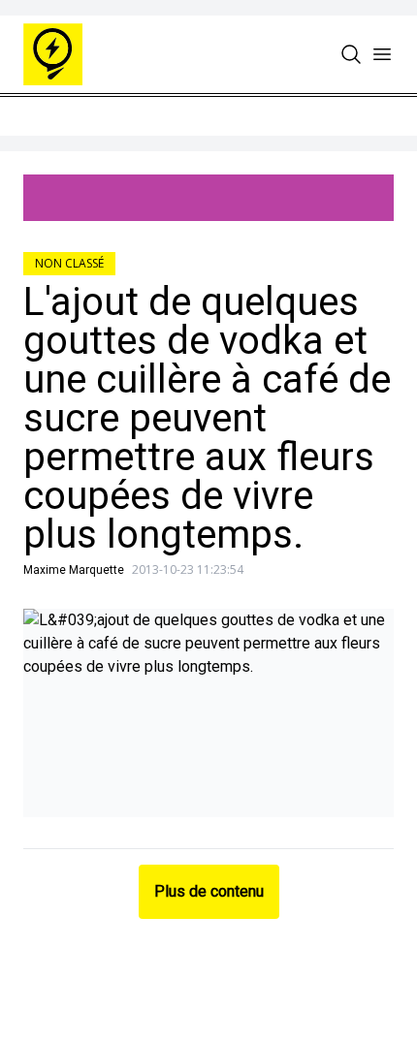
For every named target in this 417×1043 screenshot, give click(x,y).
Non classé (69, 263)
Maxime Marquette (73, 570)
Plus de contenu (209, 891)
